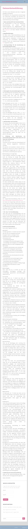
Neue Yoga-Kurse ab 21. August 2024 (11, 512)
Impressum (7, 29)
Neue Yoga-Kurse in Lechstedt (9, 509)
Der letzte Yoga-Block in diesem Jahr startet (12, 507)
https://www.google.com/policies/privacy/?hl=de (13, 200)
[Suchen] (23, 518)
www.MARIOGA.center (9, 1)
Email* (4, 494)
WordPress (24, 527)
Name (4, 490)
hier (3, 42)
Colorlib (16, 527)
